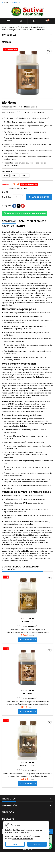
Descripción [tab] (9, 221)
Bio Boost (27, 621)
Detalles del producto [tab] (32, 221)
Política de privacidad (22, 838)
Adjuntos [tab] (8, 225)
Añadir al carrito (38, 196)
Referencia (7, 107)
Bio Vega (27, 693)
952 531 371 (16, 2)
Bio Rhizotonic (27, 765)
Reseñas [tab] (20, 225)
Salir (15, 844)
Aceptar (37, 844)
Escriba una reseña (35, 112)
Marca (27, 107)
